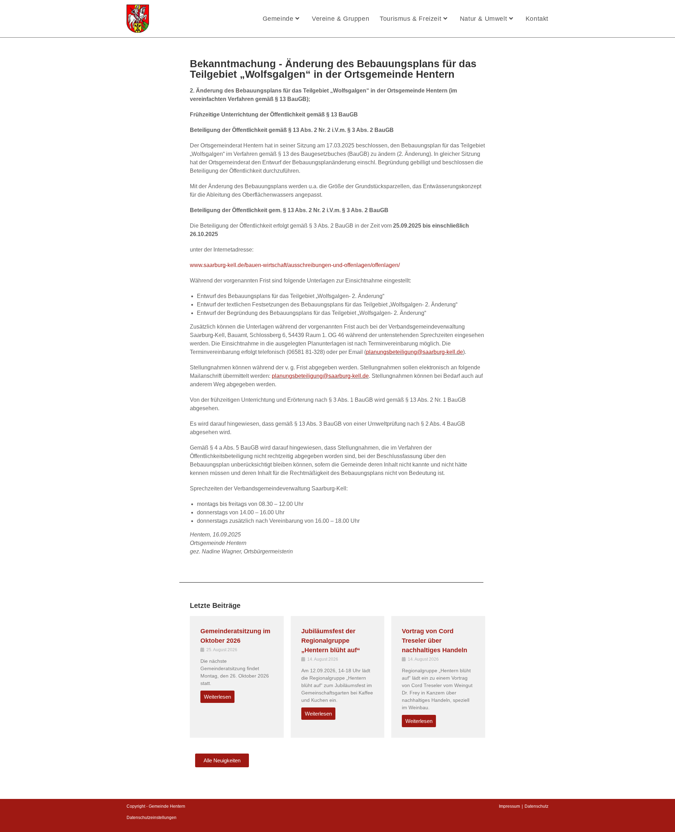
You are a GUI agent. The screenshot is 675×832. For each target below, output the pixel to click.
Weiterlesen (217, 697)
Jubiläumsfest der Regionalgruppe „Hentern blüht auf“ (330, 641)
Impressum (509, 806)
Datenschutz (536, 806)
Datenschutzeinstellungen (151, 817)
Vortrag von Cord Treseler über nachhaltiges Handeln (434, 641)
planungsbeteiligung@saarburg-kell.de (414, 352)
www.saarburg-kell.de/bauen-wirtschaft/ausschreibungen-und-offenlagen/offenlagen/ (295, 265)
